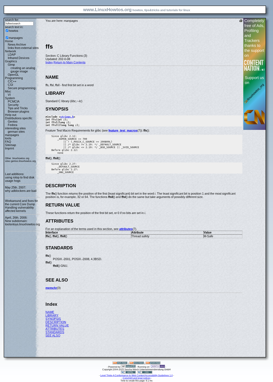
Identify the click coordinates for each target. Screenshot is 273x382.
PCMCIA (14, 101)
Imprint (9, 148)
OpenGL (13, 74)
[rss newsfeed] (136, 363)
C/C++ (12, 81)
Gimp (11, 64)
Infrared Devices (18, 58)
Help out (10, 114)
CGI (10, 84)
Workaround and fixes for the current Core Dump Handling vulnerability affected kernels (21, 205)
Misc (8, 91)
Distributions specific (18, 118)
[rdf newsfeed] (120, 363)
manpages (16, 37)
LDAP (12, 54)
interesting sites (15, 128)
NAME (50, 312)
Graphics (11, 61)
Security (13, 104)
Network (10, 51)
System (10, 98)
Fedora (12, 125)
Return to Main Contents (69, 62)
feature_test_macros (122, 130)
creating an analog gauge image (23, 69)
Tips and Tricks (18, 108)
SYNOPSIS (53, 318)
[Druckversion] (240, 21)
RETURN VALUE (57, 325)
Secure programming (21, 88)
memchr (51, 288)
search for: (12, 19)
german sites (16, 131)
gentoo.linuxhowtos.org (23, 161)
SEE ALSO (53, 335)
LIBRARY (52, 315)
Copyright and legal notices (136, 378)
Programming (14, 78)
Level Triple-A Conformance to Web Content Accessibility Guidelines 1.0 (136, 375)
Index (49, 62)
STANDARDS (55, 332)
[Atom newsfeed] (153, 363)
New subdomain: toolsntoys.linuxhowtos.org (22, 222)
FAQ (8, 141)
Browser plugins (18, 111)
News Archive (17, 44)
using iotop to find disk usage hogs (19, 179)
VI (9, 94)
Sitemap (10, 145)
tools (8, 138)
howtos (13, 30)
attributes (126, 229)
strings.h (67, 116)
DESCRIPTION (56, 322)
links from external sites (23, 47)
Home (9, 41)
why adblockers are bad (20, 190)
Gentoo (12, 121)
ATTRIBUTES (55, 328)
